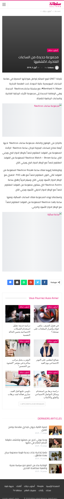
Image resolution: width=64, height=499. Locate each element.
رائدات (41, 490)
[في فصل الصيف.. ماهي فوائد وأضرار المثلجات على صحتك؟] (46, 313)
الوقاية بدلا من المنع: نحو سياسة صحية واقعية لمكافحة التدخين (28, 466)
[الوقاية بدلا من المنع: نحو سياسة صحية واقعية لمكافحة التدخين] (55, 468)
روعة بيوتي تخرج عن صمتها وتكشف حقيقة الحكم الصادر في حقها (26, 441)
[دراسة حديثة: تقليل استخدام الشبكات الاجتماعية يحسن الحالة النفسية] (17, 313)
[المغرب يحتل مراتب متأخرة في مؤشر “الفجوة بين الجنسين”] (17, 348)
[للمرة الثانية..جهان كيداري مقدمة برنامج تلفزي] (55, 430)
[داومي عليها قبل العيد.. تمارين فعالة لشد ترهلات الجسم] (17, 379)
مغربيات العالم (30, 490)
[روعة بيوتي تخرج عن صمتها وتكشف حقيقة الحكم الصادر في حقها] (55, 443)
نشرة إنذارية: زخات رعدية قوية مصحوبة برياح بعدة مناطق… (26, 453)
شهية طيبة (9, 486)
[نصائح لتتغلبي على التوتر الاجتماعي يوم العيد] (46, 348)
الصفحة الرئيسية (53, 486)
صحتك (48, 490)
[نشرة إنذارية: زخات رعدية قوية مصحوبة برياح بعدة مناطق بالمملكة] (55, 456)
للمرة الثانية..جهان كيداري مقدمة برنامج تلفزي (27, 428)
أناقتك (18, 486)
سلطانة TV (17, 490)
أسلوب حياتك (53, 50)
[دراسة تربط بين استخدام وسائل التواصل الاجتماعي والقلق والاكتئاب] (46, 379)
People (40, 486)
